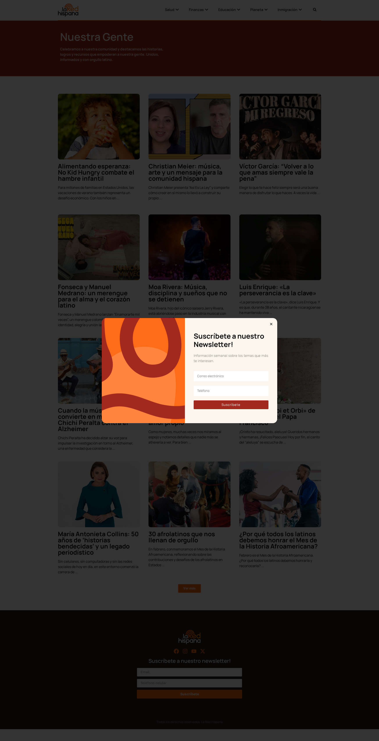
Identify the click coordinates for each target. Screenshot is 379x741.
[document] (189, 370)
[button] (271, 324)
